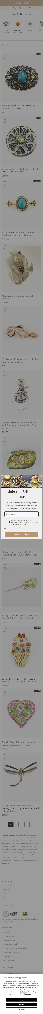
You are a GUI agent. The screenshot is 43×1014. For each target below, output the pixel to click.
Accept (22, 1000)
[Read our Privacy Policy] (37, 527)
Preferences (21, 1009)
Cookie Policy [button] (23, 992)
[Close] (39, 477)
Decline (21, 1004)
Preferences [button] (27, 994)
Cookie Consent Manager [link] (10, 977)
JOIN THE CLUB (21, 534)
